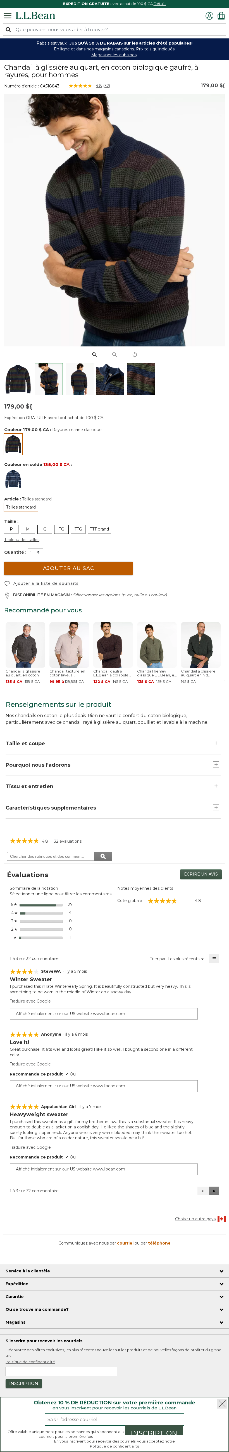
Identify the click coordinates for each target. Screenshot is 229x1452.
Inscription (154, 1432)
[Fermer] (222, 1404)
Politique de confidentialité (114, 1446)
